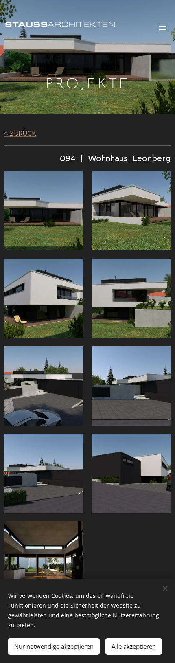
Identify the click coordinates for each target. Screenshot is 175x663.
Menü (163, 26)
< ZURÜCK (20, 133)
